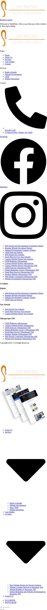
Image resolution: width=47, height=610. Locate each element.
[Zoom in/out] (1, 607)
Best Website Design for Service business (25, 585)
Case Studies (10, 512)
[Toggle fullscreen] (3, 607)
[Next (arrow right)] (3, 609)
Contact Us (9, 596)
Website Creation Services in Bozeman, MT (26, 587)
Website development (18, 505)
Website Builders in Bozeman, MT (23, 590)
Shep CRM (14, 508)
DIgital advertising (17, 510)
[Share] (6, 607)
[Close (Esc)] (8, 607)
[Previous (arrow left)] (1, 609)
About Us (8, 430)
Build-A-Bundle (16, 503)
